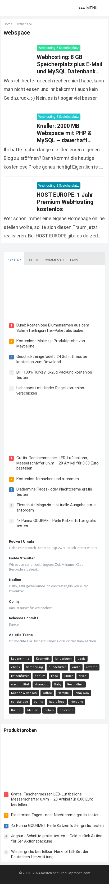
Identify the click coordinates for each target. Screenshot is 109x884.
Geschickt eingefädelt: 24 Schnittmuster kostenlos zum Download (51, 359)
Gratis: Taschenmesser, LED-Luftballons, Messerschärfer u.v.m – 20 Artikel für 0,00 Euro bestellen (57, 463)
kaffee (47, 693)
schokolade (19, 701)
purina (38, 701)
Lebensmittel (20, 658)
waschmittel (20, 684)
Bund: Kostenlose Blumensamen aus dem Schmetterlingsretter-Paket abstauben (52, 328)
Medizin (33, 710)
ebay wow (82, 693)
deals (81, 658)
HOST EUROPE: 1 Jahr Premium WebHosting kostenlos (65, 201)
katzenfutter (20, 676)
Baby (57, 684)
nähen (49, 710)
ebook (15, 667)
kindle (76, 667)
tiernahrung (34, 667)
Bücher (16, 710)
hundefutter (57, 667)
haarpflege (57, 701)
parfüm (40, 676)
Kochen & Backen (24, 693)
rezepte (91, 667)
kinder (68, 676)
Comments (54, 260)
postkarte (66, 710)
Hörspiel (64, 693)
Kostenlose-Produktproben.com (65, 873)
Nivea (83, 676)
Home (8, 24)
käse (54, 676)
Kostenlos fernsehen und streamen (47, 478)
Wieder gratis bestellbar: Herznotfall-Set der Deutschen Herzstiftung (49, 854)
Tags (73, 260)
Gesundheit (75, 684)
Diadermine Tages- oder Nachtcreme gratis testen (55, 814)
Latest (33, 260)
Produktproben (20, 730)
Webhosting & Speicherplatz (58, 48)
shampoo (41, 684)
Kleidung (76, 701)
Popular (14, 260)
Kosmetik (42, 658)
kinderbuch (63, 658)
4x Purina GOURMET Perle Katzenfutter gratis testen (57, 825)
